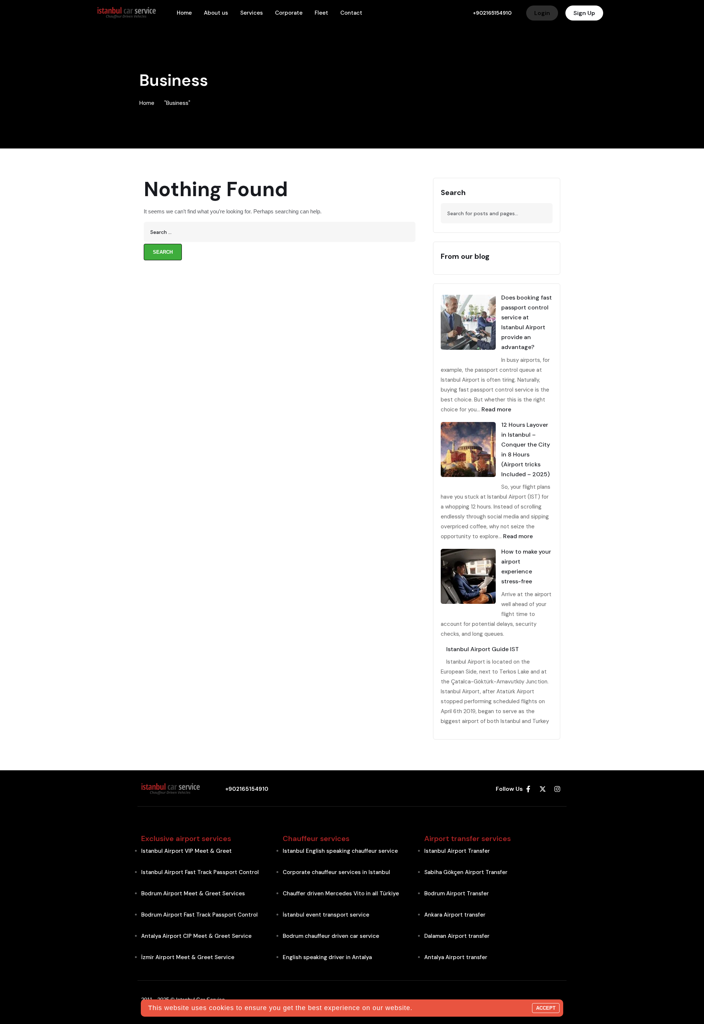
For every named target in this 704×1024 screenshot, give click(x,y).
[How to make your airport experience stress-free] (468, 576)
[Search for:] (279, 232)
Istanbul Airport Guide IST (482, 649)
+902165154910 (492, 13)
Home (146, 103)
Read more (496, 409)
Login (542, 13)
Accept (546, 1008)
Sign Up (584, 13)
